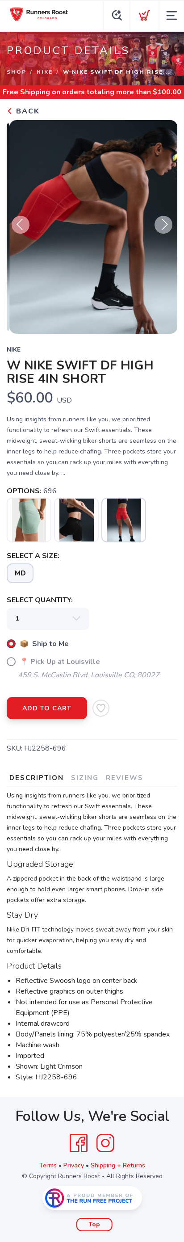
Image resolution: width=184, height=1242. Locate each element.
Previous (20, 225)
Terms (48, 1165)
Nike (45, 72)
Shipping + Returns (118, 1165)
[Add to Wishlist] (100, 708)
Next (163, 225)
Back (26, 111)
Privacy (73, 1165)
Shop (16, 72)
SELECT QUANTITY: (40, 600)
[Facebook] (78, 1143)
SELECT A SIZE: (33, 556)
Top (94, 1225)
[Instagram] (105, 1143)
